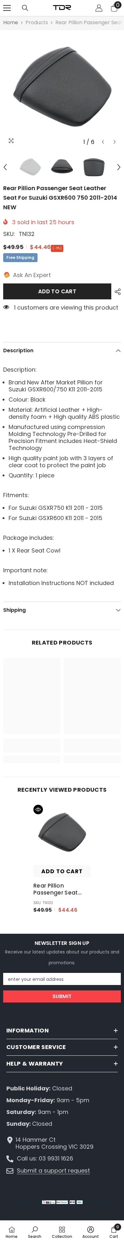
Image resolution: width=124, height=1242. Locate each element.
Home (10, 22)
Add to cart (57, 291)
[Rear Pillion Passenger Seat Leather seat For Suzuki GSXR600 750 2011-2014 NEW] (62, 833)
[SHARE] (116, 291)
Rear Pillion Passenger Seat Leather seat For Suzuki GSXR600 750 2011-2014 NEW (61, 889)
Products (36, 22)
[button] (102, 141)
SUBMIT (62, 996)
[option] (62, 89)
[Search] (25, 8)
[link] (31, 746)
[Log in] (98, 7)
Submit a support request (53, 1170)
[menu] (7, 8)
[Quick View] (38, 809)
